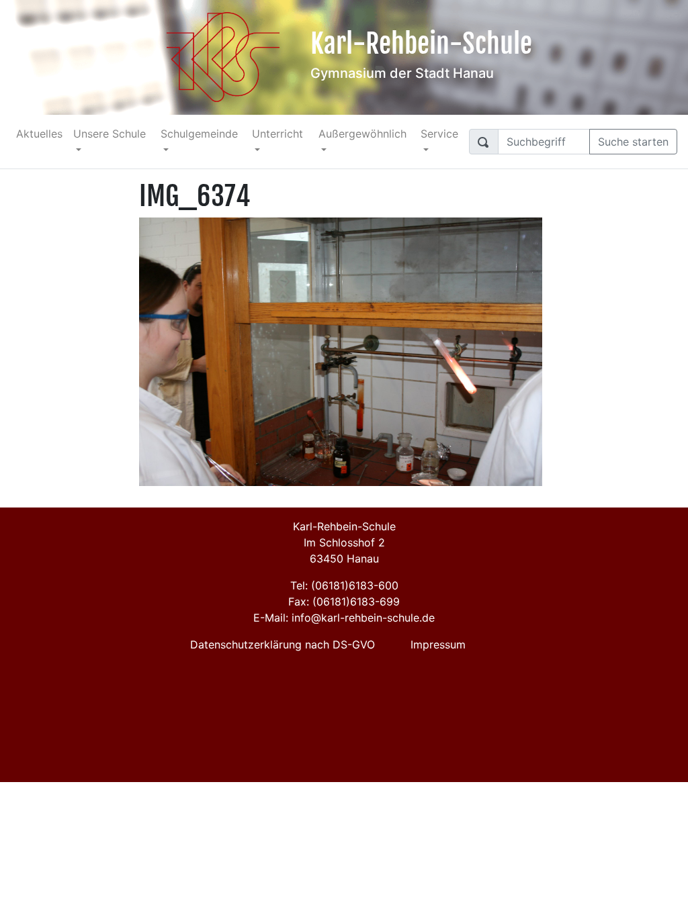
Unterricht (277, 133)
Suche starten (633, 141)
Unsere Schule (109, 133)
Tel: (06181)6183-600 (344, 585)
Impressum (438, 644)
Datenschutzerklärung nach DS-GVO (282, 644)
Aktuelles (39, 133)
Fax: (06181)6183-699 (344, 601)
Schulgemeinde (199, 133)
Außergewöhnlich (362, 133)
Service (439, 133)
